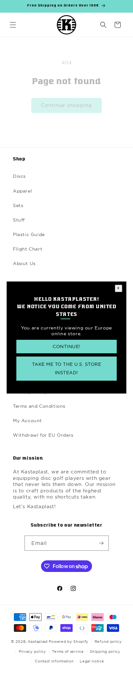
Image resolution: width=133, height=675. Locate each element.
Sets (18, 205)
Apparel (22, 191)
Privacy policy (32, 651)
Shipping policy (105, 651)
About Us (24, 263)
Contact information (54, 661)
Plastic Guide (29, 234)
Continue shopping (66, 105)
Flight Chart (27, 249)
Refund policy (108, 641)
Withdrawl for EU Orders (43, 435)
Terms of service (68, 651)
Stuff (19, 220)
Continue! (66, 347)
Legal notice (92, 661)
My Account (27, 420)
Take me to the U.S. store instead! (66, 369)
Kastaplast (38, 641)
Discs (19, 176)
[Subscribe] (101, 543)
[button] (13, 25)
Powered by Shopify (68, 641)
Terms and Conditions (39, 406)
